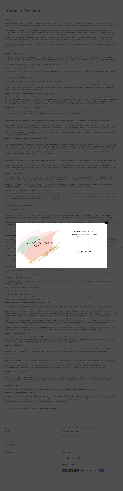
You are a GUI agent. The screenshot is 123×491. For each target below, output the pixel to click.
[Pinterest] (86, 252)
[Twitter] (90, 252)
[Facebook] (78, 252)
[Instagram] (82, 252)
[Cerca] (106, 223)
